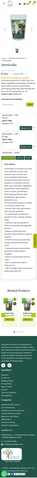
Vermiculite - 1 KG (10, 115)
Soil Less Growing (8, 422)
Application (20, 158)
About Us (4, 375)
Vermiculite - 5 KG (10, 134)
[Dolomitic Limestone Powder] (28, 304)
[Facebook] (3, 365)
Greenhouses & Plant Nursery (16, 58)
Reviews (28, 158)
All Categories (6, 395)
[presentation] (3, 315)
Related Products (18, 290)
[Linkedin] (9, 365)
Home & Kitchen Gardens (11, 413)
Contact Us (5, 378)
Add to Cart (26, 128)
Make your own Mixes (9, 416)
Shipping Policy (7, 381)
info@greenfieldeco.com (13, 444)
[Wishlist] (34, 3)
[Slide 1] (17, 46)
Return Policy (6, 387)
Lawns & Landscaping (9, 425)
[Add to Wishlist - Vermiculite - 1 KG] (34, 127)
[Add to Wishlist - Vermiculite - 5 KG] (34, 146)
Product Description (8, 158)
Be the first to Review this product (15, 78)
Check (30, 104)
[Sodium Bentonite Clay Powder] (9, 304)
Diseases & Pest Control (10, 405)
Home (4, 58)
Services (4, 389)
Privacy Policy (6, 384)
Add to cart (9, 319)
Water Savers (6, 419)
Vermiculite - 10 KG (10, 153)
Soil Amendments (8, 407)
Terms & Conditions (9, 392)
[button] (14, 331)
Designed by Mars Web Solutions (15, 471)
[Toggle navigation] (4, 3)
